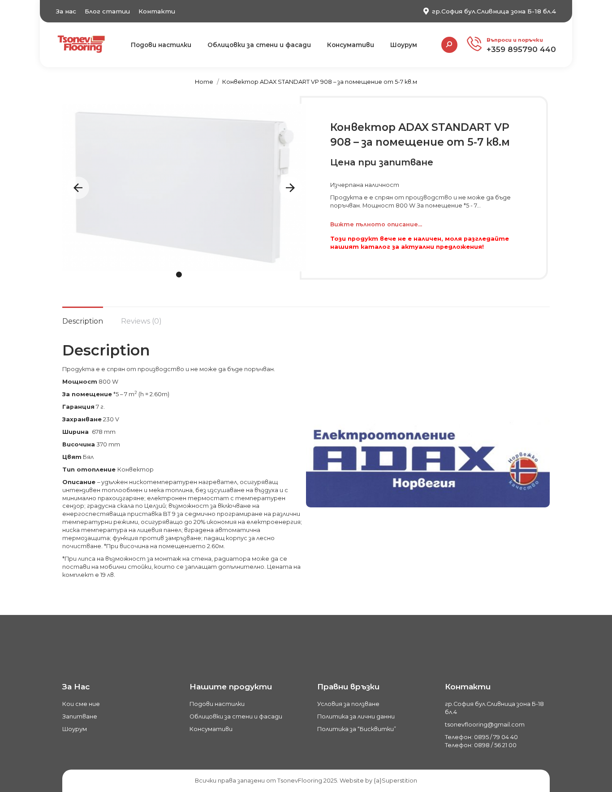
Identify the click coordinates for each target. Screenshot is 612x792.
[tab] (82, 317)
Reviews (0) (141, 321)
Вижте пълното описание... (376, 224)
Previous (78, 188)
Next (290, 188)
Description (82, 321)
